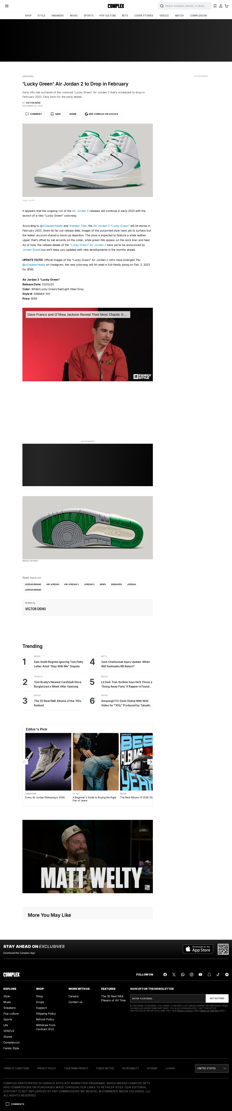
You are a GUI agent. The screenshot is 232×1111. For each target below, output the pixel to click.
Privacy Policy (185, 1010)
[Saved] (215, 6)
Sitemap (152, 1068)
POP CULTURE (108, 15)
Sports (38, 676)
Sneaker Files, (78, 225)
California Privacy (76, 1068)
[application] (87, 344)
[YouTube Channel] (200, 974)
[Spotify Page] (227, 974)
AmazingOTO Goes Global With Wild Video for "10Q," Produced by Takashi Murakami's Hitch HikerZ (125, 703)
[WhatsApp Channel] (182, 974)
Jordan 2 (89, 584)
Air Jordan (52, 584)
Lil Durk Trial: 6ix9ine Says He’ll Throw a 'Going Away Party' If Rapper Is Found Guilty (126, 684)
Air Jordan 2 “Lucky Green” (111, 225)
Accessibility (130, 1068)
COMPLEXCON (198, 15)
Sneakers (27, 76)
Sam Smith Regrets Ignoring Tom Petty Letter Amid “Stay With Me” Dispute (58, 664)
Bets (104, 656)
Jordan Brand (31, 249)
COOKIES (170, 1068)
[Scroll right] (150, 762)
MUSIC (74, 15)
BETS (125, 15)
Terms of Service (209, 1010)
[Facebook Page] (165, 974)
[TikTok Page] (218, 974)
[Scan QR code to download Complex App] (223, 949)
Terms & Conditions (16, 1068)
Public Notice (105, 1068)
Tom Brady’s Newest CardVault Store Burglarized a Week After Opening (57, 684)
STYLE (41, 15)
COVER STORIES (143, 15)
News (103, 584)
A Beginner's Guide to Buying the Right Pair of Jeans (94, 799)
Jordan (131, 584)
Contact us (75, 1002)
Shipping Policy (46, 1013)
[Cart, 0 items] (227, 6)
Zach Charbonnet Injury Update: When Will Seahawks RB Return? (125, 664)
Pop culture (11, 1013)
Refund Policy (45, 1019)
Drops (40, 1002)
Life (5, 1025)
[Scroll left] (25, 762)
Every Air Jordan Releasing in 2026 (45, 797)
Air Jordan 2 (80, 211)
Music (37, 656)
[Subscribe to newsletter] (217, 998)
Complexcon (11, 1042)
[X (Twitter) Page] (174, 974)
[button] (212, 1068)
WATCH (179, 15)
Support (41, 1007)
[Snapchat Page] (209, 974)
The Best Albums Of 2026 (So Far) (139, 797)
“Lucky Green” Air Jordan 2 (88, 245)
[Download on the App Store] (198, 949)
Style (76, 794)
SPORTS (88, 15)
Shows (7, 1036)
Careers (73, 996)
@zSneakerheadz (51, 225)
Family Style (11, 1048)
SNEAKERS (57, 15)
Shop (39, 996)
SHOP (28, 15)
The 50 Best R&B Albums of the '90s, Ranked (58, 703)
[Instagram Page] (191, 974)
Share (72, 114)
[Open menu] (6, 6)
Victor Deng (35, 608)
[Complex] (116, 6)
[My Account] (221, 6)
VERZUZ (164, 15)
